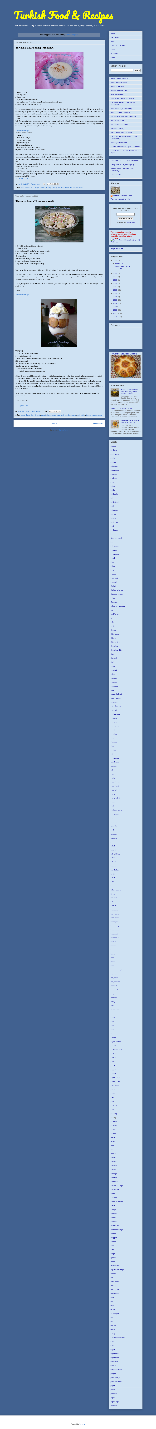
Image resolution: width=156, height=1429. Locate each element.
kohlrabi (114, 906)
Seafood (114, 1198)
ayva (112, 482)
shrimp (113, 1234)
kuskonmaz (115, 938)
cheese (113, 630)
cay (112, 618)
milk (32, 187)
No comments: (37, 411)
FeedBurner (130, 223)
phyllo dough (115, 1078)
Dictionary (114, 53)
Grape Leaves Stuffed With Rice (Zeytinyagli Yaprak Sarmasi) (129, 391)
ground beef (115, 790)
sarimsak (114, 1182)
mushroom (115, 1010)
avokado (114, 478)
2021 (115, 273)
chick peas (115, 634)
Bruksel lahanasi (117, 590)
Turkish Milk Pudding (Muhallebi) (35, 47)
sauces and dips (117, 1186)
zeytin (113, 1398)
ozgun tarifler (39, 187)
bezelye (114, 558)
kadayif (113, 850)
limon (113, 962)
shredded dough (117, 1230)
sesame (114, 1222)
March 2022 (120, 263)
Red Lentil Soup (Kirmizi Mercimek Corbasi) (130, 422)
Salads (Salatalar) (117, 94)
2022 (115, 260)
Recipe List (115, 37)
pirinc (113, 1094)
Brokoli (113, 586)
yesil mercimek (116, 1382)
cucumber (114, 702)
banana (113, 518)
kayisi (113, 874)
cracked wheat (116, 694)
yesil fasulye (115, 1378)
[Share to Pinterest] (57, 184)
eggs (112, 738)
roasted (113, 1154)
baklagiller (114, 494)
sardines (114, 1178)
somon (113, 1242)
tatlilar (88, 415)
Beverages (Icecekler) (119, 142)
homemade (115, 814)
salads (113, 1158)
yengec (113, 1374)
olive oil (113, 1034)
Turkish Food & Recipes (63, 14)
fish (112, 770)
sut (59, 187)
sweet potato (115, 1290)
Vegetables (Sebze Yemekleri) (122, 98)
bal (112, 498)
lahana (113, 946)
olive (112, 1030)
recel (112, 1146)
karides (113, 866)
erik (112, 754)
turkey (113, 1334)
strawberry (115, 1266)
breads (113, 574)
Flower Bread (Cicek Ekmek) (124, 354)
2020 (115, 277)
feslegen (114, 766)
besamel (114, 550)
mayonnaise (115, 982)
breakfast (114, 578)
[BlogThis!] (50, 184)
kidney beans (116, 890)
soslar (113, 1246)
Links (113, 49)
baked (113, 486)
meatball (114, 986)
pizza (113, 1098)
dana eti (114, 710)
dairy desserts (25, 187)
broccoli (114, 582)
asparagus (115, 470)
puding (54, 187)
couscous (114, 686)
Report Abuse (117, 248)
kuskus (113, 942)
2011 (115, 307)
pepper (113, 1070)
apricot (113, 462)
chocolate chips (116, 650)
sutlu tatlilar (65, 187)
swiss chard (115, 1294)
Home (54, 423)
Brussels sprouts (117, 594)
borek (113, 570)
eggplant (114, 734)
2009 (115, 313)
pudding (48, 187)
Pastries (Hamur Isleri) (119, 124)
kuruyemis (114, 934)
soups (113, 1254)
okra (112, 1026)
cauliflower (115, 614)
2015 (115, 293)
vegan (113, 1350)
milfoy (113, 1002)
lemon (113, 954)
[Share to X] (53, 184)
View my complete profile (120, 199)
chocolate (114, 646)
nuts (112, 1022)
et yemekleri (115, 758)
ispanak (114, 834)
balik (112, 506)
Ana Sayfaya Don (21, 178)
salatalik (114, 1166)
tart (112, 1302)
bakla (113, 490)
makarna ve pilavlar (118, 970)
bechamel (114, 530)
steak (113, 1262)
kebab (113, 878)
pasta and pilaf (116, 1050)
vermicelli (114, 1362)
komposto (114, 910)
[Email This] (48, 184)
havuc (113, 802)
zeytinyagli (115, 1402)
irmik (112, 830)
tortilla (113, 1330)
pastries (114, 1054)
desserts (43, 415)
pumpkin (114, 1122)
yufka (113, 1389)
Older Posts (98, 423)
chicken (113, 638)
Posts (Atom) (63, 430)
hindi (112, 806)
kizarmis (114, 898)
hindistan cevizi (116, 810)
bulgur (113, 598)
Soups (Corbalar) (117, 86)
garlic (113, 778)
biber (112, 562)
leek (112, 950)
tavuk (113, 1310)
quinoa (113, 1134)
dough (113, 730)
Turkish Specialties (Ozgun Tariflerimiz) (126, 146)
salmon (113, 1170)
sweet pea (114, 1286)
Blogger (82, 1424)
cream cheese (25, 415)
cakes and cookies (118, 606)
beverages (115, 554)
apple (113, 458)
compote (114, 678)
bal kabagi (114, 502)
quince (113, 1130)
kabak (113, 846)
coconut (114, 670)
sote (112, 1250)
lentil (112, 958)
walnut (113, 1366)
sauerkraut (115, 1190)
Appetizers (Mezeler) (119, 82)
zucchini (114, 1406)
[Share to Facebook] (55, 184)
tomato (113, 1326)
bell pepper (115, 546)
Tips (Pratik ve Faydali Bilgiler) (122, 165)
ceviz (112, 626)
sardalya (114, 1174)
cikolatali (114, 658)
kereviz (113, 886)
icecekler (114, 826)
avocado (114, 474)
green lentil (115, 786)
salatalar (114, 1162)
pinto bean (115, 1086)
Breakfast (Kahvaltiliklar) (120, 78)
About (113, 41)
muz (112, 1014)
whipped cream (97, 415)
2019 (115, 280)
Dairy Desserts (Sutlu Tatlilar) (122, 132)
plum (112, 1102)
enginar (113, 750)
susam (113, 1274)
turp (112, 1342)
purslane (114, 1126)
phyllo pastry (115, 1082)
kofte (112, 902)
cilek (112, 662)
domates (114, 722)
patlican (114, 1062)
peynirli (113, 1074)
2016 (115, 290)
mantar (113, 974)
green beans (115, 782)
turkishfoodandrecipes (122, 196)
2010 (115, 310)
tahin (112, 1298)
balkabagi (114, 510)
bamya (113, 514)
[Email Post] (43, 184)
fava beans (115, 762)
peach (113, 1066)
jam (112, 842)
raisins (113, 1142)
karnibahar (115, 870)
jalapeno (114, 838)
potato (113, 1110)
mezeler (114, 998)
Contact (114, 57)
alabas (113, 446)
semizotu (114, 1214)
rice (112, 1150)
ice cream (114, 822)
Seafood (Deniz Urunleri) (120, 112)
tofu (112, 1322)
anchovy (114, 450)
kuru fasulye (115, 926)
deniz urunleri (116, 714)
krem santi (60, 415)
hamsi (113, 794)
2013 (115, 300)
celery (113, 622)
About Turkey (116, 175)
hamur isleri (115, 798)
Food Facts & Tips (118, 45)
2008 (115, 317)
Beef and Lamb (116, 538)
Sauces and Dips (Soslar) (120, 90)
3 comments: (35, 184)
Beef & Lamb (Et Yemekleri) (121, 108)
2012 (115, 303)
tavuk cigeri (115, 1314)
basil (112, 526)
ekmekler (114, 742)
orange (113, 1038)
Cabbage (114, 602)
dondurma (114, 726)
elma (112, 746)
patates (113, 1058)
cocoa (113, 666)
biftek (113, 566)
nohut (113, 1018)
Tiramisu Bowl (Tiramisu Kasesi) (34, 201)
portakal (114, 1106)
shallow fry (115, 1226)
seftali (113, 1206)
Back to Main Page (22, 130)
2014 (115, 297)
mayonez (114, 978)
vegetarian (115, 1358)
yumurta (114, 1394)
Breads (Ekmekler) (118, 120)
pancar (113, 1046)
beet (112, 542)
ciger (112, 654)
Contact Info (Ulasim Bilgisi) (121, 408)
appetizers (115, 454)
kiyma (113, 894)
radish (113, 1138)
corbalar (114, 682)
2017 (115, 287)
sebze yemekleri (117, 1202)
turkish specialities (76, 187)
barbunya (114, 522)
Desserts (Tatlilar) (117, 128)
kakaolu (114, 862)
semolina (114, 1218)
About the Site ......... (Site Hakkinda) (125, 161)
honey (113, 818)
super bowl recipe (117, 1270)
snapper (114, 1238)
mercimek (114, 990)
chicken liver (115, 642)
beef (112, 534)
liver (112, 966)
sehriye (113, 1210)
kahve (113, 858)
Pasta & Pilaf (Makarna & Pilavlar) (123, 116)
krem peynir (51, 415)
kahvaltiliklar (115, 854)
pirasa (113, 1090)
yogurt (113, 1386)
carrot (113, 610)
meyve (113, 994)
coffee (113, 674)
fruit (112, 774)
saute (113, 1194)
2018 (115, 283)
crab (112, 690)
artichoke (114, 466)
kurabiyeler (115, 922)
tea (112, 1318)
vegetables (115, 1354)
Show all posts (72, 34)
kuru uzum (115, 930)
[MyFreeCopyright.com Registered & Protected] (126, 242)
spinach (114, 1258)
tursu (112, 1346)
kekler (113, 882)
